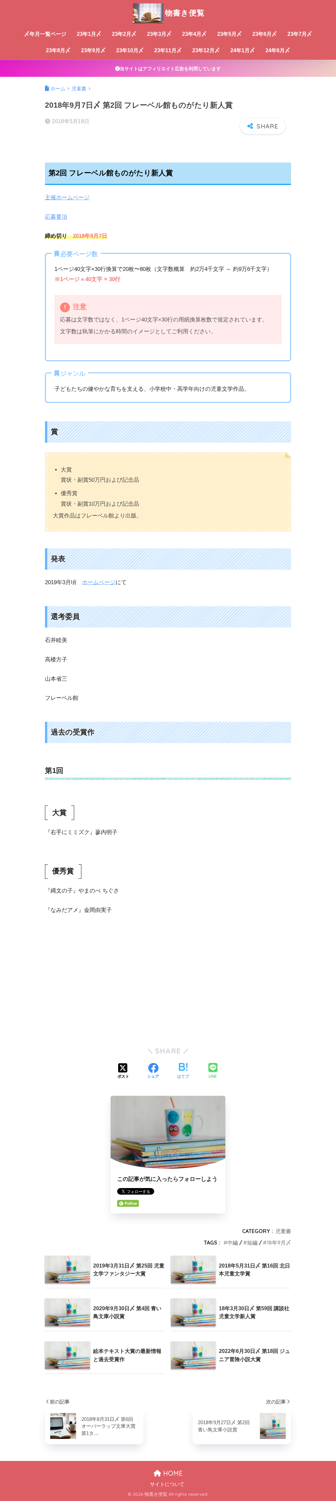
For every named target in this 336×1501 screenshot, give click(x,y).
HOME (172, 1473)
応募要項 (56, 217)
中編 (232, 1242)
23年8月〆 (58, 50)
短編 (252, 1242)
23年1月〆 (89, 34)
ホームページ (99, 582)
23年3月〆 (159, 34)
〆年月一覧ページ (45, 34)
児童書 (283, 1231)
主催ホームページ (67, 197)
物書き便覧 (185, 12)
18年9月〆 (279, 1242)
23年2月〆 (124, 34)
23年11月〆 (168, 50)
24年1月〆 (242, 50)
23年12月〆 (206, 50)
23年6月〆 (264, 34)
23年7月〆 (299, 34)
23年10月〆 (130, 50)
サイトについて (167, 1484)
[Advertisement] (168, 989)
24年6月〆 (277, 50)
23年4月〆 (194, 34)
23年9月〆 (93, 50)
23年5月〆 (229, 34)
